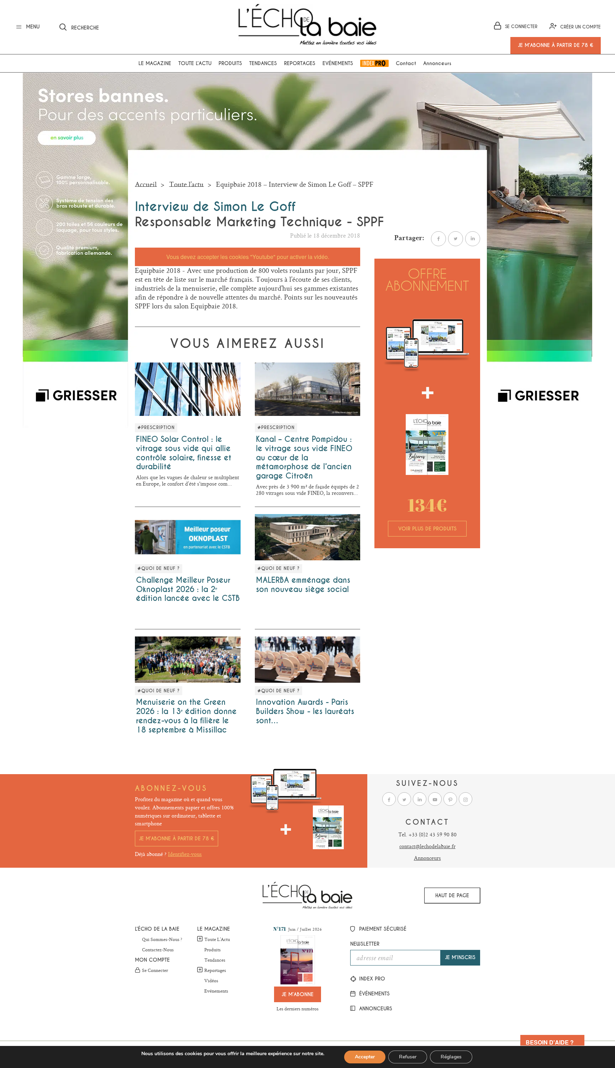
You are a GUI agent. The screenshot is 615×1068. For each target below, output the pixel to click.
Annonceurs (437, 63)
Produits (230, 63)
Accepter (365, 1056)
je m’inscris (460, 957)
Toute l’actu (194, 63)
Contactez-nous (158, 950)
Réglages (451, 1056)
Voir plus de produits (427, 528)
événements (373, 993)
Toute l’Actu (217, 939)
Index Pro (374, 63)
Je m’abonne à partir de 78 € (176, 838)
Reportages (299, 63)
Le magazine (154, 63)
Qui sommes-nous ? (162, 939)
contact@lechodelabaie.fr (427, 846)
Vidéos (211, 981)
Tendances (263, 63)
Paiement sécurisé (381, 928)
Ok (176, 26)
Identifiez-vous (185, 854)
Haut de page (452, 895)
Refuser (407, 1056)
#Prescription (156, 427)
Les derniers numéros (298, 1008)
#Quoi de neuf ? (158, 568)
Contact (406, 63)
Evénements (337, 63)
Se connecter (155, 970)
